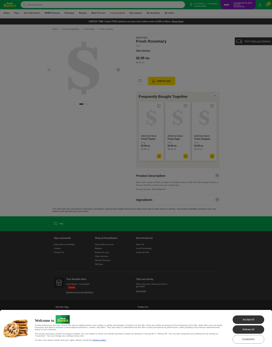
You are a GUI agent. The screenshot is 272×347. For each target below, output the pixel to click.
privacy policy (99, 340)
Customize (248, 339)
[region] (136, 328)
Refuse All (248, 329)
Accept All (248, 319)
